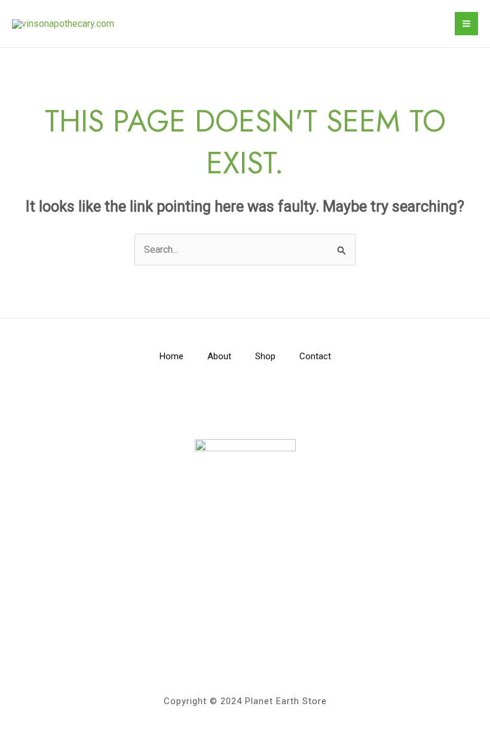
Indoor (245, 609)
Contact (315, 356)
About (219, 356)
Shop (265, 356)
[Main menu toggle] (466, 23)
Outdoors (245, 625)
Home (171, 356)
